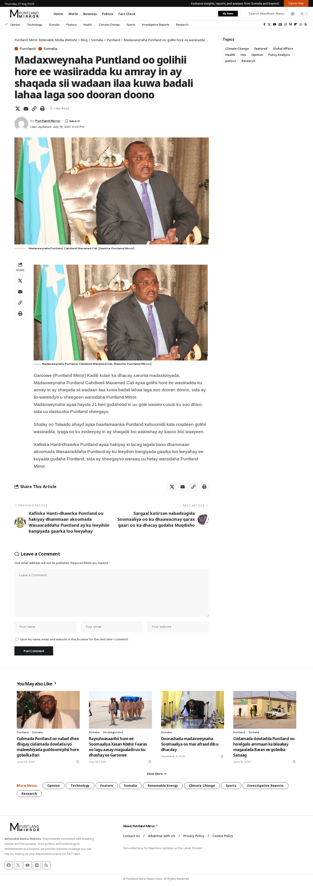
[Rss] (305, 24)
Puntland (28, 49)
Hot (243, 55)
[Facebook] (264, 24)
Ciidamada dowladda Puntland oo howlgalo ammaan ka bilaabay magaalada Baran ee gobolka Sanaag (264, 746)
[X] (269, 24)
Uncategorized (113, 732)
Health (87, 24)
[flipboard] (295, 24)
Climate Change (109, 24)
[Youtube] (27, 865)
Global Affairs (283, 48)
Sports (130, 24)
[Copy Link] (34, 108)
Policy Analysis (279, 55)
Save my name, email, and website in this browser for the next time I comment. (74, 639)
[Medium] (290, 24)
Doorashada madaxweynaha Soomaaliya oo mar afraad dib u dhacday (190, 744)
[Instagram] (285, 24)
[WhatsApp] (300, 24)
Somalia (54, 24)
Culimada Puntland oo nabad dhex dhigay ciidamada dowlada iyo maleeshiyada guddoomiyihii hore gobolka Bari (48, 746)
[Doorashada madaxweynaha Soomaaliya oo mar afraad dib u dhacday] (192, 710)
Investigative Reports (155, 24)
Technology (34, 24)
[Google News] (280, 24)
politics (230, 61)
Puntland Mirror (47, 121)
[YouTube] (274, 24)
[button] (296, 3)
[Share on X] (17, 108)
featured (260, 48)
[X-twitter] (18, 865)
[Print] (42, 108)
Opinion (15, 24)
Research (182, 24)
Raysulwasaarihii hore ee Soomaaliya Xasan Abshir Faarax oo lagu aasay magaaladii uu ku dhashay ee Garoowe (118, 746)
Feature (71, 24)
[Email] (26, 108)
